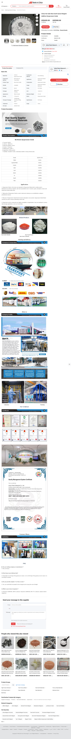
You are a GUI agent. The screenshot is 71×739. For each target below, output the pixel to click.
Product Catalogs (21, 685)
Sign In (43, 61)
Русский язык (31, 729)
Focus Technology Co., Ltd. (26, 733)
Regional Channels (56, 726)
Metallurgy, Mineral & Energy (10, 10)
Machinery (3, 692)
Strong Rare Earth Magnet (23, 715)
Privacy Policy (56, 733)
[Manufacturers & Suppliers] (36, 2)
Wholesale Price (42, 726)
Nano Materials (21, 690)
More (2, 721)
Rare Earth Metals (60, 705)
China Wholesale (34, 726)
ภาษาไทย (66, 729)
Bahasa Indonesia (40, 730)
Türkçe (29, 730)
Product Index (63, 726)
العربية (51, 729)
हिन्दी (62, 729)
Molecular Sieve (56, 690)
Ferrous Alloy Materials (57, 687)
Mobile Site (33, 727)
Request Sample (63, 30)
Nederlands (46, 729)
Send (13, 623)
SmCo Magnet (15, 705)
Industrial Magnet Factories (22, 712)
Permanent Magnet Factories (48, 712)
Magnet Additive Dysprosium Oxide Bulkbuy (43, 719)
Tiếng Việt (33, 730)
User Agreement (43, 733)
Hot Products (5, 726)
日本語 (58, 729)
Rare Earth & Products (21, 10)
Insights (38, 727)
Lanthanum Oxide (50, 705)
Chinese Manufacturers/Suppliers (23, 726)
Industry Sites (48, 726)
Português (20, 729)
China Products (13, 726)
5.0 (55, 70)
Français (25, 729)
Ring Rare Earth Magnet (7, 719)
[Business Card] (68, 74)
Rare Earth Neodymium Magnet (38, 715)
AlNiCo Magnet (5, 705)
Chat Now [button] (56, 27)
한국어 (54, 729)
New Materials (39, 690)
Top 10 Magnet (19, 719)
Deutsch (41, 729)
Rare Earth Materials (40, 687)
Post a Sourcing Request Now (18, 626)
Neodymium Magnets (38, 705)
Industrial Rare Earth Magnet (8, 715)
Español (15, 729)
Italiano (36, 729)
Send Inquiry (45, 27)
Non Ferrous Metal (22, 687)
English (11, 729)
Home (2, 10)
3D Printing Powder (5, 690)
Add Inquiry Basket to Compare (20, 45)
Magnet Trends (28, 719)
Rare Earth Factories (34, 712)
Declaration (50, 733)
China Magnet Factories (7, 712)
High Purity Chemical (5, 687)
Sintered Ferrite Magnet (26, 705)
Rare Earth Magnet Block (53, 715)
